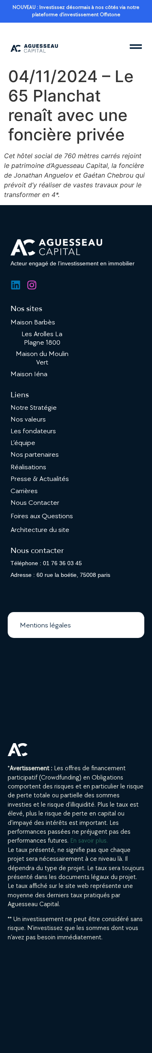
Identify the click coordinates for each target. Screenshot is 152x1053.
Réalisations (28, 467)
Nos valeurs (28, 419)
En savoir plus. (89, 841)
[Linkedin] (16, 285)
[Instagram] (32, 285)
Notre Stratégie (34, 407)
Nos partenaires (35, 454)
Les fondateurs (33, 431)
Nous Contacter (35, 502)
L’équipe (23, 443)
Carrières (24, 491)
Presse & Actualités (40, 479)
